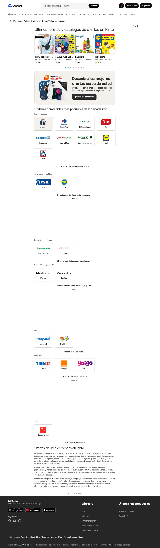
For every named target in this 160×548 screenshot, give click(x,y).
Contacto (86, 516)
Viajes (103, 458)
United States (77, 537)
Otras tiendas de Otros (73, 352)
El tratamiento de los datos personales (115, 545)
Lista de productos (90, 530)
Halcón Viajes (46, 472)
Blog (126, 14)
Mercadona (94, 470)
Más (132, 14)
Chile (38, 537)
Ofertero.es (26, 545)
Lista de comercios (90, 525)
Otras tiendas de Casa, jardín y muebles (73, 195)
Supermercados (108, 456)
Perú (60, 537)
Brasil (32, 537)
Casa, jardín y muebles (52, 458)
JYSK (87, 470)
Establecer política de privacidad (47, 545)
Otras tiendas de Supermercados (74, 166)
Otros (108, 458)
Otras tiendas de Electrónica (74, 376)
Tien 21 (37, 472)
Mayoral (109, 470)
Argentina (25, 537)
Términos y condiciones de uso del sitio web (80, 545)
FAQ (84, 511)
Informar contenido (90, 521)
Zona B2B (123, 516)
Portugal (67, 537)
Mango (102, 470)
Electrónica (38, 458)
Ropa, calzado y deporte (71, 458)
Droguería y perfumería (91, 458)
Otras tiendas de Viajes (73, 442)
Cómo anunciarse (126, 511)
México (54, 537)
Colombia (45, 537)
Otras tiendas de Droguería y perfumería (73, 261)
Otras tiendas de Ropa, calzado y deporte (73, 286)
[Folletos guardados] (121, 5)
